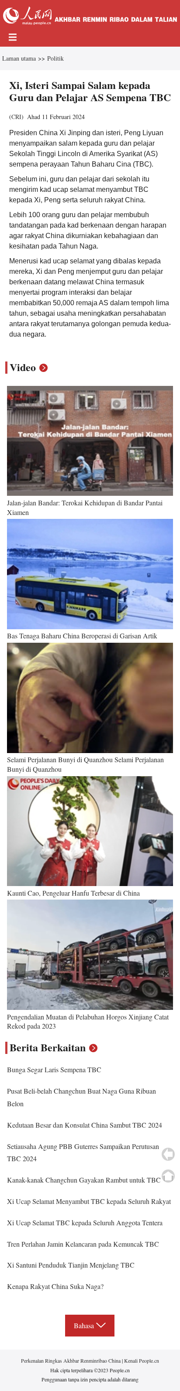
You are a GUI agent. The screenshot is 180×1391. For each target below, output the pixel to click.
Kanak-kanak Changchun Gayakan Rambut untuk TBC (84, 1179)
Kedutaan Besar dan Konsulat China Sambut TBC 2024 (84, 1124)
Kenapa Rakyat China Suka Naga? (55, 1286)
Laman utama (19, 58)
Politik (55, 58)
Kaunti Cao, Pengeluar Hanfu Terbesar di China (73, 892)
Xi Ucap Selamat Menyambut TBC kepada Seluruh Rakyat (89, 1201)
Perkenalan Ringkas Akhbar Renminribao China (71, 1360)
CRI (16, 117)
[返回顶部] (168, 1176)
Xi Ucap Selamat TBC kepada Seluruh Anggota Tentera (85, 1222)
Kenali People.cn (141, 1360)
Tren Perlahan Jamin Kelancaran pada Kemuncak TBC (83, 1243)
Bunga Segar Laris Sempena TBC (54, 1069)
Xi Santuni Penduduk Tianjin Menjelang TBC (71, 1264)
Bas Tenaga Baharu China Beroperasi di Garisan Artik (82, 635)
